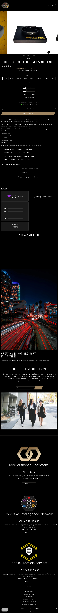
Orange (46, 78)
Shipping (22, 70)
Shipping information (29, 169)
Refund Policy (29, 596)
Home (29, 58)
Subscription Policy (29, 599)
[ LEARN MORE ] (29, 483)
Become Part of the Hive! (28, 608)
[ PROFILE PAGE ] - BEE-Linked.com (17, 160)
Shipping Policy (29, 594)
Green (32, 78)
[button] (15, 204)
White (12, 78)
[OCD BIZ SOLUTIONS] (29, 503)
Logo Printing (29, 94)
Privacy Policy (29, 591)
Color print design (29, 97)
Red (53, 78)
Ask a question (29, 172)
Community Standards (29, 601)
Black (5, 78)
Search (29, 586)
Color (29, 75)
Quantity (29, 87)
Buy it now (28, 113)
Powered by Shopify (29, 611)
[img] (6, 66)
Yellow (39, 78)
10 (28, 90)
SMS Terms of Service (29, 604)
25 (33, 90)
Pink (29, 82)
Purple (19, 78)
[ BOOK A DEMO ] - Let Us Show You (17, 152)
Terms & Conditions (29, 589)
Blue (25, 78)
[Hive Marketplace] (29, 552)
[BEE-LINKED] (29, 454)
